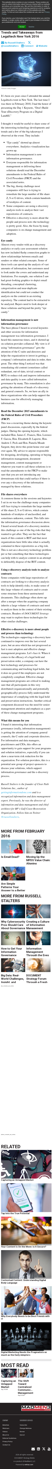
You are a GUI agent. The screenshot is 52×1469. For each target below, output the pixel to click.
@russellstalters (10, 816)
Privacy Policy (7, 1441)
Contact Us (6, 1445)
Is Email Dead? (10, 856)
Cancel (22, 1435)
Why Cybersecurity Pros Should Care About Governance (13, 924)
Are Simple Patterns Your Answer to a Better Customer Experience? (13, 886)
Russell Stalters (16, 42)
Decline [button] (31, 27)
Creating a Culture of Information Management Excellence (37, 924)
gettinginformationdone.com (16, 792)
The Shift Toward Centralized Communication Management (27, 1386)
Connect (28, 46)
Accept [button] (21, 27)
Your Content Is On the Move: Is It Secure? (23, 1246)
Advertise (6, 1425)
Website (42, 46)
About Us (6, 1435)
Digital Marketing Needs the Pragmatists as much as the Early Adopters (24, 1353)
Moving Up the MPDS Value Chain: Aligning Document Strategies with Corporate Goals (38, 859)
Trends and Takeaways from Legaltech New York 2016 (22, 34)
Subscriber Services (26, 1420)
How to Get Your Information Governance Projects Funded (11, 951)
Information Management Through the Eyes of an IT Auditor (37, 951)
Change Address (25, 1428)
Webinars (6, 1428)
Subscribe (23, 1425)
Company (5, 1420)
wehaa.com (29, 1465)
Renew (22, 1432)
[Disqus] (26, 1025)
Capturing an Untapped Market (17, 1180)
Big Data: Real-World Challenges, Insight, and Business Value (12, 978)
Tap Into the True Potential (15, 1213)
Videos (5, 1432)
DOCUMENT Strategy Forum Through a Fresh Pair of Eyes (36, 978)
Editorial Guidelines (9, 1438)
